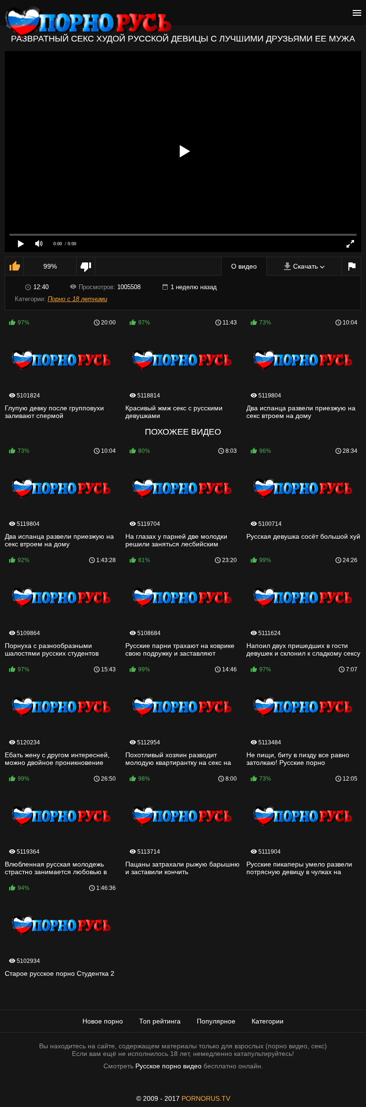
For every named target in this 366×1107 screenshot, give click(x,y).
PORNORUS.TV (206, 1098)
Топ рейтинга (160, 1021)
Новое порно (102, 1021)
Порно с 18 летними (77, 299)
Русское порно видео (168, 1066)
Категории (268, 1021)
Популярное (216, 1021)
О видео (244, 266)
